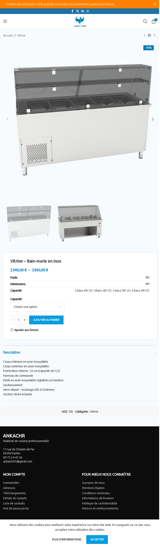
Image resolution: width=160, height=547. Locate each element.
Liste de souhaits (14, 503)
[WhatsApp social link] (87, 11)
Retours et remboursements (100, 508)
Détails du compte (15, 498)
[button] (7, 119)
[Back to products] (149, 35)
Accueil (8, 35)
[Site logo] (80, 21)
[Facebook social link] (72, 11)
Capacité (16, 299)
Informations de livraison (98, 498)
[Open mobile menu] (5, 21)
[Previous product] (144, 35)
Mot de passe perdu (16, 508)
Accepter (97, 539)
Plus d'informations (67, 539)
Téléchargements (14, 493)
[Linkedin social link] (82, 11)
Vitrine (21, 35)
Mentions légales (93, 488)
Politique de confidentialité (99, 503)
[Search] (145, 21)
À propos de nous (93, 482)
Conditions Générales (96, 493)
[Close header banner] (155, 4)
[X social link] (77, 11)
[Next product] (154, 35)
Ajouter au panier (46, 319)
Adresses (9, 488)
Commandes (11, 482)
